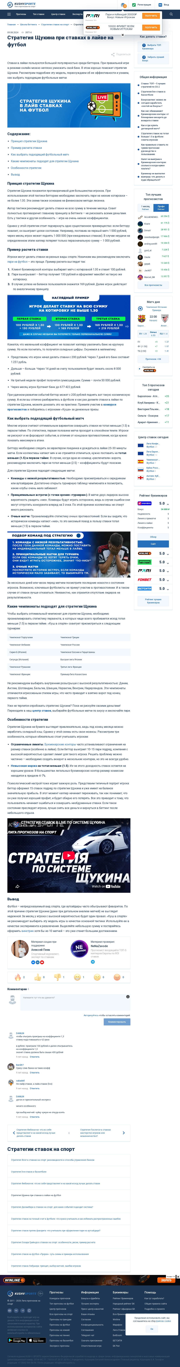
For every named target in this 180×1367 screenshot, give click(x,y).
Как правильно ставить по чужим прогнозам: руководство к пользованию (154, 150)
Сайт (153, 544)
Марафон (117, 1325)
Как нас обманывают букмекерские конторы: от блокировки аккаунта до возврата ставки (155, 116)
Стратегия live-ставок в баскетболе (28, 1172)
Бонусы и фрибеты (90, 1298)
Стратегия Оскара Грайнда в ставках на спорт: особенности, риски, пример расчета (53, 1242)
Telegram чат (87, 1335)
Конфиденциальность (92, 1325)
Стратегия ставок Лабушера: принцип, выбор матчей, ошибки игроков (46, 1266)
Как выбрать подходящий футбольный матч (40, 154)
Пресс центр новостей (92, 1309)
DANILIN (20, 1033)
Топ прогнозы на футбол (62, 1304)
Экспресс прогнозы (59, 1346)
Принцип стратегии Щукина (29, 141)
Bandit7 (20, 1065)
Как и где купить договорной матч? (150, 127)
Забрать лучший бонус (153, 59)
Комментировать (117, 1022)
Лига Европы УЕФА (153, 452)
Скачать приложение (91, 1340)
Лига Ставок (119, 1330)
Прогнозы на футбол (60, 1325)
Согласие (86, 1319)
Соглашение (87, 1330)
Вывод (15, 174)
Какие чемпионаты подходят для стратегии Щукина (45, 161)
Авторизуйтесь (91, 1015)
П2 (163, 334)
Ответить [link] (35, 1057)
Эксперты (77, 14)
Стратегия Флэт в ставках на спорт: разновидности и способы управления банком (52, 1160)
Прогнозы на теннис (60, 1335)
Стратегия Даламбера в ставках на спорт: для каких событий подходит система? (52, 1207)
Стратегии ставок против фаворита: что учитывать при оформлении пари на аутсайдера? (55, 1230)
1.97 (167, 346)
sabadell (20, 1081)
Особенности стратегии (26, 168)
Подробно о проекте (154, 1309)
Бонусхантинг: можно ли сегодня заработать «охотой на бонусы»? (153, 103)
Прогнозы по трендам (60, 1319)
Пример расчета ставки (26, 148)
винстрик (27, 931)
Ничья (153, 334)
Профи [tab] (161, 207)
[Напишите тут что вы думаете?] (75, 1002)
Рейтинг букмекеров (123, 1298)
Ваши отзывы (88, 1314)
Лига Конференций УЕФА (153, 443)
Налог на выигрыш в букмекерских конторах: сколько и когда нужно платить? (153, 164)
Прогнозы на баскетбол (61, 1340)
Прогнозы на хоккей (60, 1330)
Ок (151, 1329)
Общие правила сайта (155, 1304)
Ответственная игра (91, 1346)
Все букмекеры (120, 1314)
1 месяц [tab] (145, 207)
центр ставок (41, 710)
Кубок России (153, 468)
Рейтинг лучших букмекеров (153, 601)
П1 (143, 334)
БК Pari (116, 1346)
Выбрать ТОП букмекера (151, 47)
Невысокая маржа (24, 765)
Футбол (151, 447)
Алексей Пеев (40, 949)
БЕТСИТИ (117, 1340)
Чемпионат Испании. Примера (153, 460)
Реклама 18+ (91, 20)
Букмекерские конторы (60, 744)
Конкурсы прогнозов (60, 1298)
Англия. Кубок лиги (153, 476)
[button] (122, 5)
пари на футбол (17, 261)
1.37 (167, 342)
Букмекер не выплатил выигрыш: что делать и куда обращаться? (153, 176)
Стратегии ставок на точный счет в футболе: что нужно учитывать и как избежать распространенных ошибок (66, 1219)
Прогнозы (21, 14)
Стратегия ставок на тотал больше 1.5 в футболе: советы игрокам (155, 136)
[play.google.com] (16, 1340)
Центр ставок (58, 14)
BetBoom (117, 1335)
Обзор (153, 537)
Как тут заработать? (154, 1298)
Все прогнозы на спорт (61, 1314)
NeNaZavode (99, 946)
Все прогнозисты (153, 285)
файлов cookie (163, 1321)
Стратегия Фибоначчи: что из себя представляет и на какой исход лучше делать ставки (55, 1183)
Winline (116, 1319)
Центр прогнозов (58, 1309)
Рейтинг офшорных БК (124, 1309)
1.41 (167, 351)
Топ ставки (38, 14)
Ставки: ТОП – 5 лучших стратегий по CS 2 (153, 85)
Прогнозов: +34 (153, 359)
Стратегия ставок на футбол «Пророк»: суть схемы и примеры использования (50, 1254)
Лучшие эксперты (90, 1304)
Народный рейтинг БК (124, 1304)
